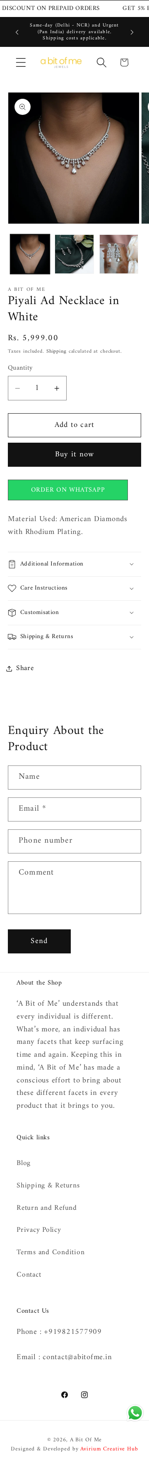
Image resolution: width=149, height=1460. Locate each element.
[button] (21, 62)
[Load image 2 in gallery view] (74, 254)
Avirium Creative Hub (109, 1449)
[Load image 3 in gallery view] (119, 254)
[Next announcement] (132, 32)
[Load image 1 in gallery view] (30, 254)
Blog (24, 1163)
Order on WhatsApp (68, 490)
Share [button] (25, 668)
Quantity (20, 368)
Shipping (56, 351)
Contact (29, 1274)
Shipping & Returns (48, 1185)
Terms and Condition (50, 1252)
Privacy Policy (39, 1230)
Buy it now (74, 454)
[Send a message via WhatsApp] (135, 1413)
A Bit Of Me (86, 1440)
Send (39, 941)
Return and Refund (47, 1208)
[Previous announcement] (17, 32)
